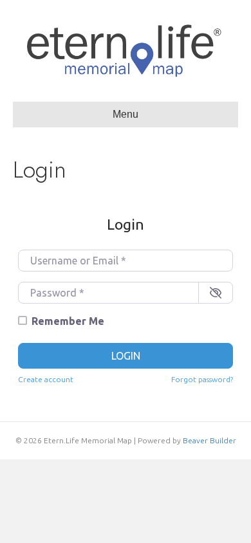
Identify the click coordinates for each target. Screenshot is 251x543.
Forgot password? (202, 379)
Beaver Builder (209, 440)
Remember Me (68, 321)
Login (125, 356)
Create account (45, 379)
